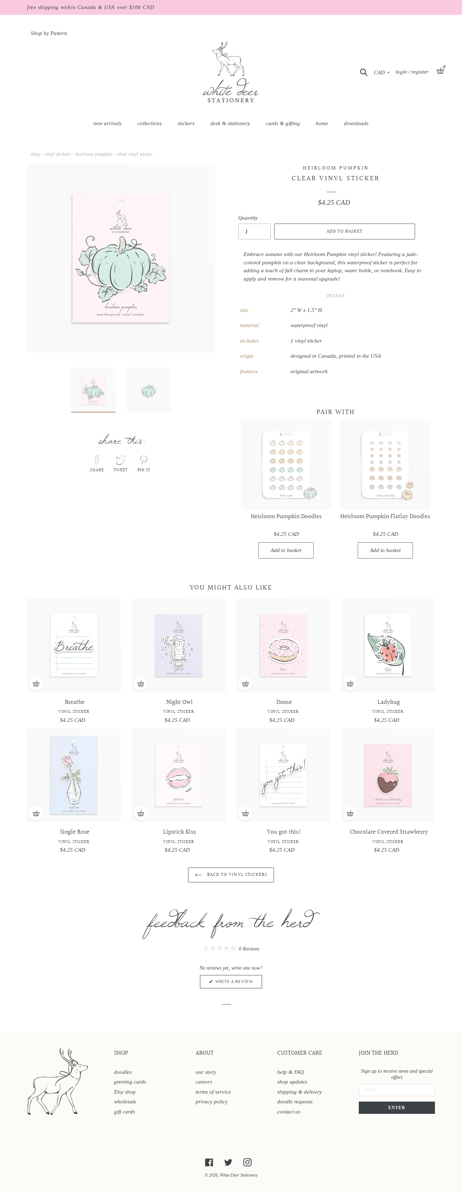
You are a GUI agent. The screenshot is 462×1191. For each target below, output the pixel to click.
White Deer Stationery (239, 1175)
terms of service (213, 1092)
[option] (88, 391)
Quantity (248, 218)
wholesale (125, 1101)
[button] (231, 949)
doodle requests (295, 1101)
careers (204, 1082)
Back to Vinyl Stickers (236, 874)
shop (35, 154)
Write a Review (238, 983)
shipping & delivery (299, 1092)
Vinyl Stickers (58, 154)
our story (206, 1072)
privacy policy (212, 1101)
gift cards (124, 1112)
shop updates (292, 1082)
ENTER (396, 1107)
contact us (288, 1112)
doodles (123, 1072)
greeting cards (130, 1082)
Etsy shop (125, 1092)
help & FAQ (290, 1072)
